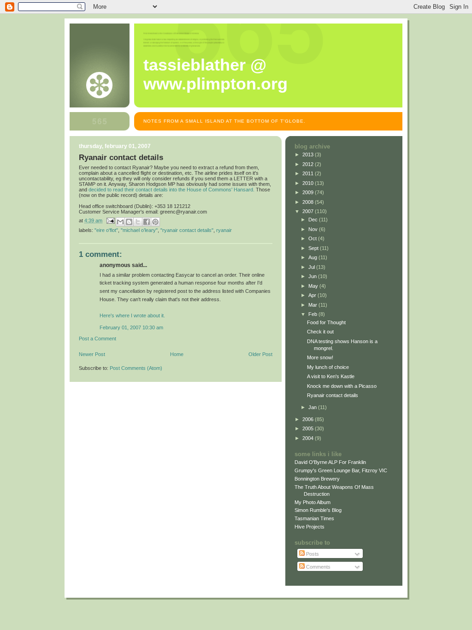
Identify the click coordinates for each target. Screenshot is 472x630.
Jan (313, 407)
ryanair (224, 230)
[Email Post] (110, 220)
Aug (313, 257)
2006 (308, 419)
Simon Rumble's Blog (318, 510)
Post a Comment (97, 338)
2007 (308, 211)
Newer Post (92, 354)
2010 (308, 183)
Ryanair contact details (332, 395)
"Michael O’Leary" (139, 230)
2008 (308, 202)
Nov (313, 229)
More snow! (320, 357)
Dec (313, 219)
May (313, 286)
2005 (308, 428)
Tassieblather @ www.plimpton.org (215, 74)
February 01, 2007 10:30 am (131, 327)
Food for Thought (326, 322)
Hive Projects (309, 526)
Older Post (260, 354)
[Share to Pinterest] (155, 221)
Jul (312, 267)
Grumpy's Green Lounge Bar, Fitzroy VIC (341, 470)
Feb (313, 314)
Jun (313, 276)
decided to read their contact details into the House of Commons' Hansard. (171, 189)
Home (176, 354)
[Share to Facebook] (146, 221)
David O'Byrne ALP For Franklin (330, 462)
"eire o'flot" (106, 230)
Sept (314, 248)
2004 (308, 438)
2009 (308, 192)
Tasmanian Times (314, 518)
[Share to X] (137, 221)
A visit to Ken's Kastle (330, 376)
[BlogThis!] (129, 221)
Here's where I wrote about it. (132, 315)
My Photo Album (312, 502)
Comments (317, 567)
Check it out (320, 331)
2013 (308, 154)
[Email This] (120, 221)
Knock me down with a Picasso (342, 386)
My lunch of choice (328, 367)
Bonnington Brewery (317, 478)
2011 (308, 173)
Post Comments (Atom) (136, 368)
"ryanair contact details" (186, 230)
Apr (313, 295)
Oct (313, 238)
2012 (308, 164)
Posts (312, 554)
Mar (313, 305)
